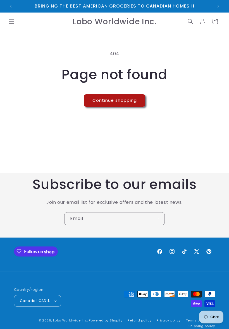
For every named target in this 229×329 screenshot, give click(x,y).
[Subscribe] (158, 218)
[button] (12, 21)
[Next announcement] (218, 6)
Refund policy (139, 320)
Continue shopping (114, 100)
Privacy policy (169, 320)
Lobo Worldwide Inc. (70, 320)
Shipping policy (202, 326)
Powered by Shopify (106, 320)
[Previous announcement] (11, 6)
